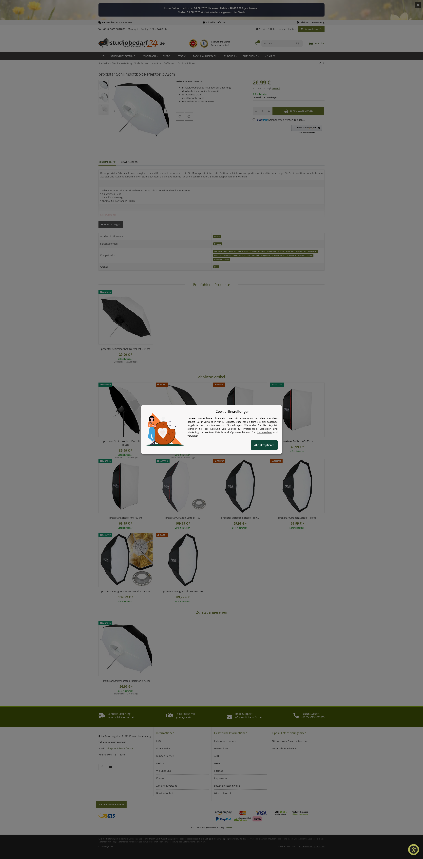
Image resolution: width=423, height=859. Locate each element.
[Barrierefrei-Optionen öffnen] (413, 849)
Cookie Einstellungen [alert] (233, 411)
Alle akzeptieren (264, 445)
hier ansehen (264, 432)
